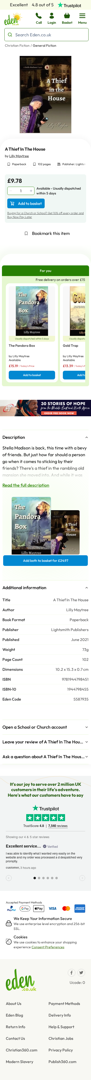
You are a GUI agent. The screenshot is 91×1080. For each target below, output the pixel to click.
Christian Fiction (17, 45)
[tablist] (45, 270)
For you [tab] (45, 271)
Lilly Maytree (19, 156)
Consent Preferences (48, 947)
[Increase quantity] (31, 191)
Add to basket (30, 203)
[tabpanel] (45, 331)
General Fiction (44, 45)
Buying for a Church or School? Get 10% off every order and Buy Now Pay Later (45, 215)
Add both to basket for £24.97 (45, 560)
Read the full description (25, 485)
